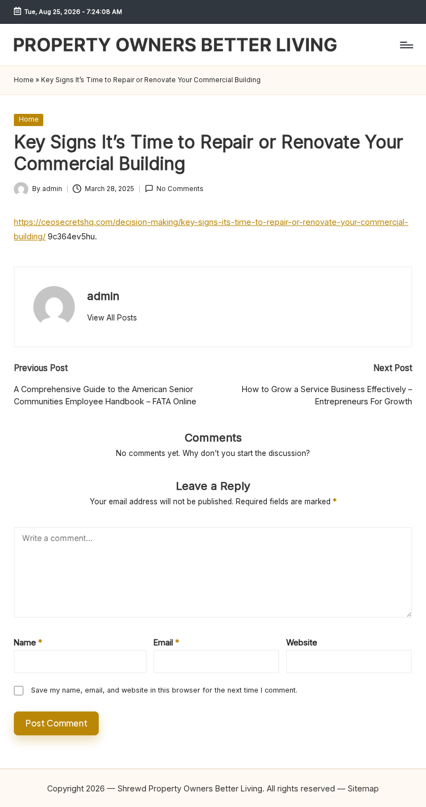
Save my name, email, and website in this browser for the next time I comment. (164, 690)
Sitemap (363, 788)
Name (28, 642)
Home (24, 80)
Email (166, 642)
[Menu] (406, 45)
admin (103, 296)
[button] (112, 317)
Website (301, 642)
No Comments (180, 189)
